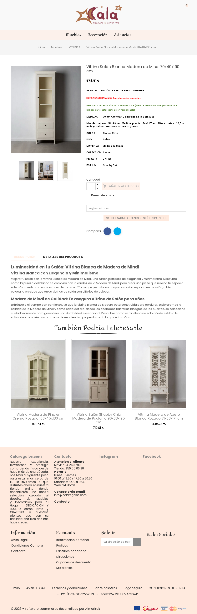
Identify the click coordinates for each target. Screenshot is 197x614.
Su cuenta (65, 533)
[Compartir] (107, 231)
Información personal (72, 540)
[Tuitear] (117, 231)
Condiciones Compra (27, 545)
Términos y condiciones (70, 588)
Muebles (73, 35)
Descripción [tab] (25, 257)
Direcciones (65, 556)
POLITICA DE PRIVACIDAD (119, 594)
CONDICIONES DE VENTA (167, 588)
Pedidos (62, 545)
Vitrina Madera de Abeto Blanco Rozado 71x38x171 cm (159, 416)
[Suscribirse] (137, 542)
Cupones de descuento (73, 562)
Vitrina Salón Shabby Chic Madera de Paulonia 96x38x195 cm (98, 418)
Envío (16, 588)
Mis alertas (64, 568)
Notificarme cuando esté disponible (136, 218)
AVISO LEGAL (36, 588)
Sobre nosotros (106, 588)
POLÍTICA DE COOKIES (78, 594)
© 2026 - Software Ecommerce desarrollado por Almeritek (55, 608)
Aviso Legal (19, 540)
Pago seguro (133, 588)
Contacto (18, 551)
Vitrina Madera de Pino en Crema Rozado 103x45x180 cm (38, 416)
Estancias (122, 35)
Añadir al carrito (121, 186)
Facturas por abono (71, 551)
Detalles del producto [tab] (63, 257)
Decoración (98, 35)
